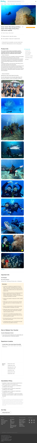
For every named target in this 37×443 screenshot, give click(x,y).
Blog (11, 420)
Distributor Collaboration (21, 424)
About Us (2, 419)
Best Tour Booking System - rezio (22, 422)
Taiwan (4, 32)
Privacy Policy (3, 421)
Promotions (12, 423)
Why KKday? (12, 419)
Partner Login (21, 420)
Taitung (6, 32)
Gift (10, 424)
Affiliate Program (22, 426)
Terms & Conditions (4, 420)
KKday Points (12, 421)
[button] (3, 269)
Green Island (11, 32)
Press (2, 424)
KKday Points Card (13, 425)
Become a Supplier (22, 419)
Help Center (3, 423)
